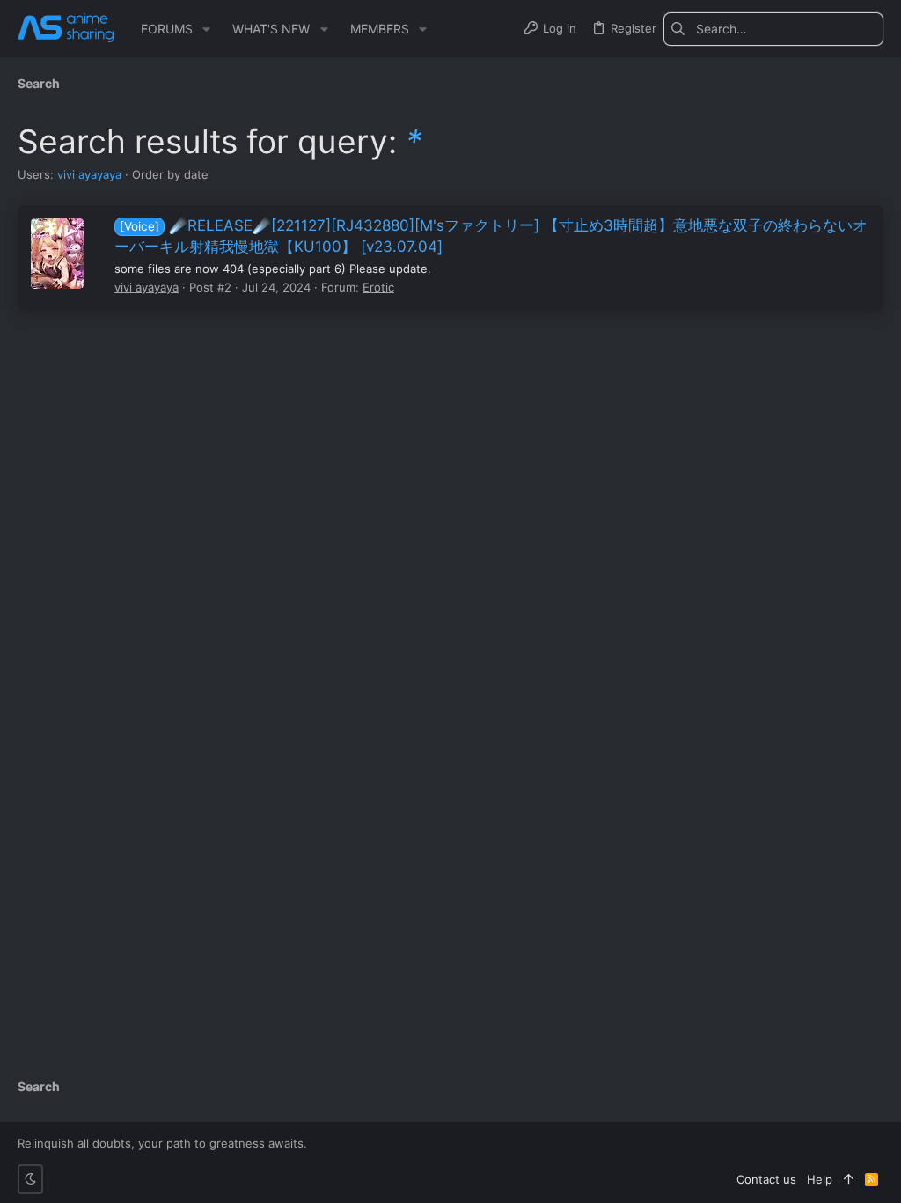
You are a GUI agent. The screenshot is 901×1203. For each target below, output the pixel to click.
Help (819, 1179)
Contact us (766, 1179)
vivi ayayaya (89, 174)
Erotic (378, 287)
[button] (206, 29)
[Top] (849, 1179)
